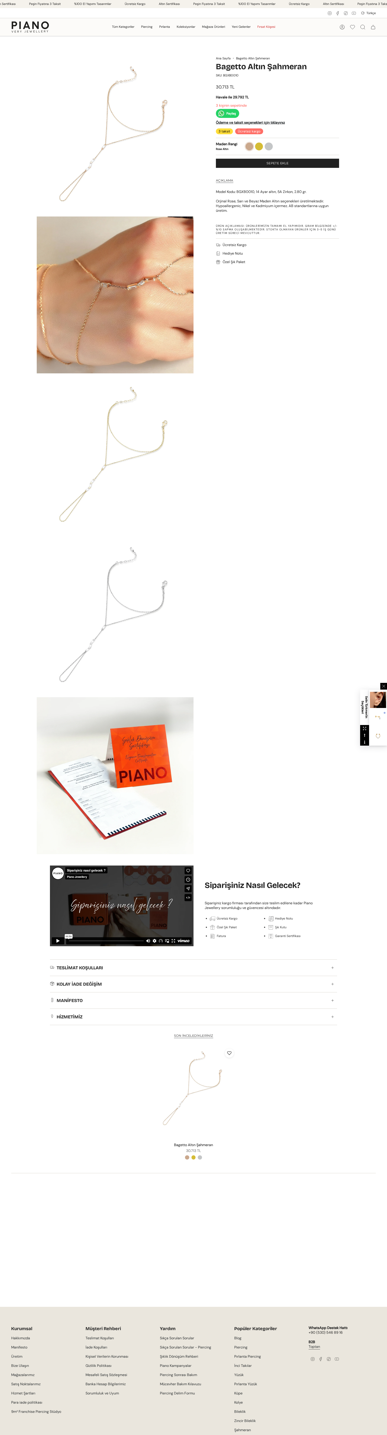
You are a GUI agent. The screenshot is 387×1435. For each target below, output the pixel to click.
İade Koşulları (96, 1347)
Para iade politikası (26, 1402)
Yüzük (239, 1374)
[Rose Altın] (187, 1157)
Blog (237, 1338)
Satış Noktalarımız (26, 1384)
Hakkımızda (20, 1338)
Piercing (240, 1347)
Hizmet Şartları (23, 1393)
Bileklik (240, 1411)
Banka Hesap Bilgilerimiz (106, 1384)
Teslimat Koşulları (100, 1338)
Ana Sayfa (223, 58)
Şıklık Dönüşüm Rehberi (179, 1356)
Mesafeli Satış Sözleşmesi (106, 1374)
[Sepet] (373, 27)
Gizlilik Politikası (99, 1365)
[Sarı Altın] (193, 1157)
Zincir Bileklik (245, 1420)
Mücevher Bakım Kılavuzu (180, 1384)
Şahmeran (242, 1430)
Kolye (238, 1402)
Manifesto (19, 1347)
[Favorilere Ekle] (229, 1053)
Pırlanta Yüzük (245, 1384)
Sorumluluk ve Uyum (102, 1393)
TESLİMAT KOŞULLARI (80, 967)
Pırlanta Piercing (247, 1356)
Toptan (314, 1346)
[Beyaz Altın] (200, 1157)
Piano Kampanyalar (175, 1365)
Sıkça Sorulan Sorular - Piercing (185, 1347)
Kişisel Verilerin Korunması (107, 1356)
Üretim (16, 1356)
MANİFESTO (70, 1000)
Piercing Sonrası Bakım (178, 1374)
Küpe (238, 1393)
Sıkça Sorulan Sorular (177, 1338)
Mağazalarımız (22, 1374)
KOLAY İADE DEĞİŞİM (79, 984)
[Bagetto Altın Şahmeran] (193, 1093)
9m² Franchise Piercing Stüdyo (36, 1411)
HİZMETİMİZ (69, 1016)
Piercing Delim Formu (177, 1393)
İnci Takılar (243, 1365)
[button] (123, 27)
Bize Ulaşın (20, 1365)
